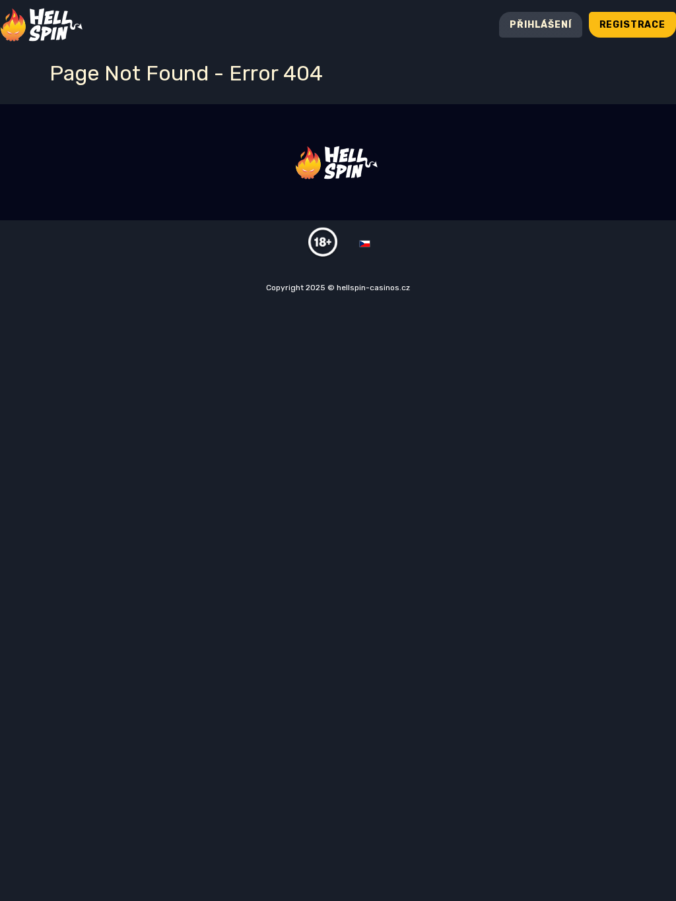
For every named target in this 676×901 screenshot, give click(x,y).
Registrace (632, 24)
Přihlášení (540, 24)
